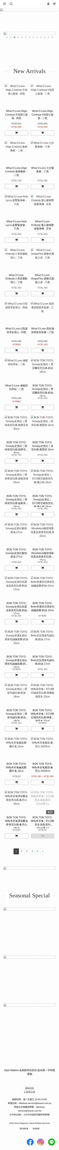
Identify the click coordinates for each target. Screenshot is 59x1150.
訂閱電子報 (29, 1092)
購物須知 (29, 1088)
